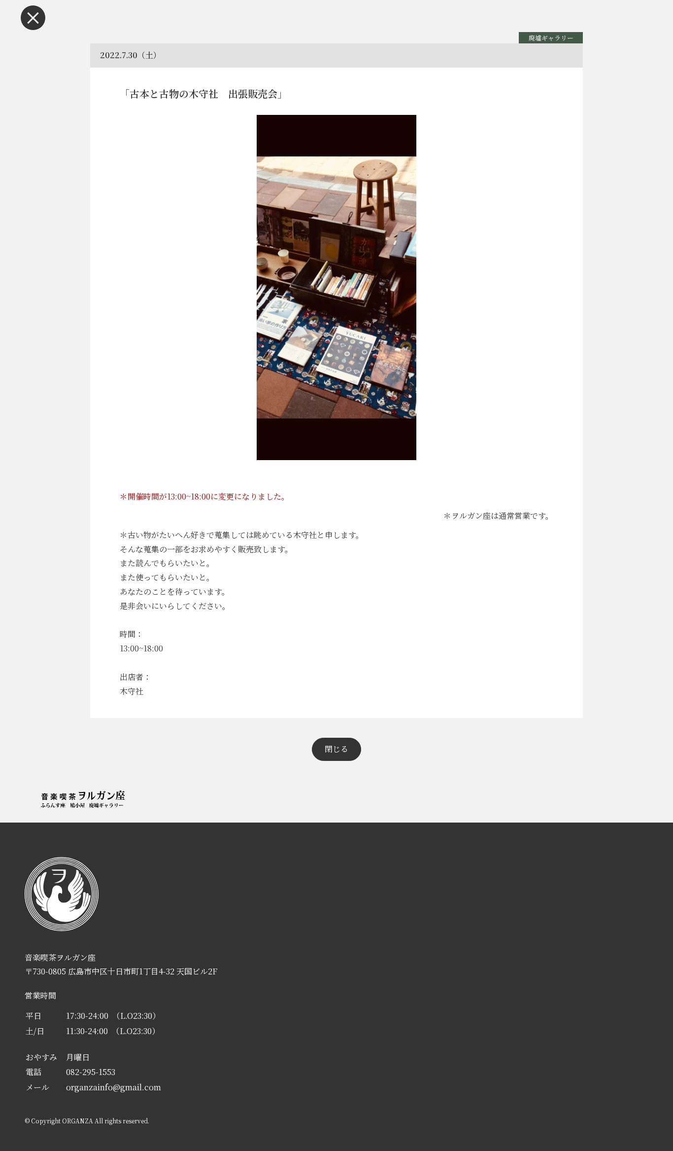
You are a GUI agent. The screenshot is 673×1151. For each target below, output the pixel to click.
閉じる (336, 749)
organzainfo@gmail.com (113, 1087)
